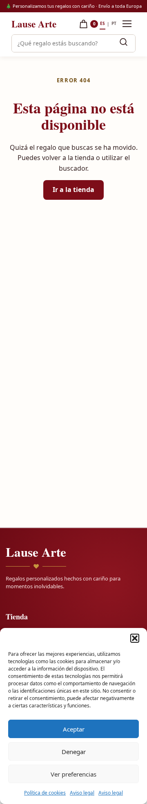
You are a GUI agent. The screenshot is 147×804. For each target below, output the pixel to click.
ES (102, 23)
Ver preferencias (73, 774)
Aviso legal (82, 792)
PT (113, 23)
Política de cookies (45, 792)
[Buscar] (123, 43)
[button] (135, 638)
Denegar (74, 752)
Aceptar (74, 729)
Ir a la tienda (73, 189)
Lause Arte (33, 24)
